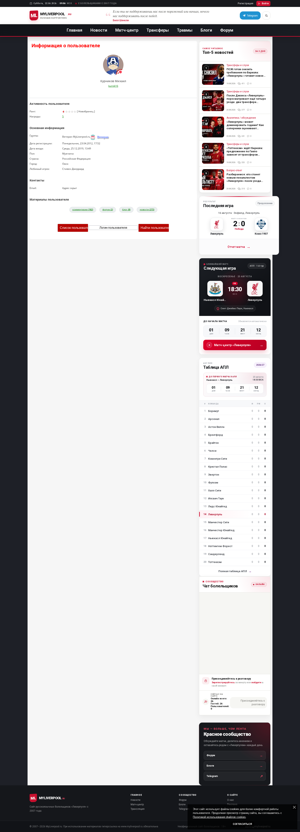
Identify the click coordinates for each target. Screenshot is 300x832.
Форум (226, 30)
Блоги (206, 30)
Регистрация (245, 3)
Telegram (184, 809)
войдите (256, 682)
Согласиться (242, 824)
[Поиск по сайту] (266, 15)
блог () (126, 209)
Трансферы (158, 30)
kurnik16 (113, 86)
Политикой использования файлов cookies (219, 817)
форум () (107, 209)
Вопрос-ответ (234, 170)
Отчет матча (239, 247)
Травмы (184, 30)
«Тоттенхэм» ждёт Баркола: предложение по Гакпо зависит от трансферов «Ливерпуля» (245, 153)
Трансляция (137, 809)
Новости (98, 30)
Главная (74, 30)
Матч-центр (126, 30)
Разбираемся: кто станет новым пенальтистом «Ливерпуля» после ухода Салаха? (244, 179)
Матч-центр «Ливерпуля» (238, 345)
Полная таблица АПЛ (235, 571)
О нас (230, 800)
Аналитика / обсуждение (241, 118)
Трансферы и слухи (238, 65)
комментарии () (82, 209)
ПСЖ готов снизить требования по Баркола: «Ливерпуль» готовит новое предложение (245, 74)
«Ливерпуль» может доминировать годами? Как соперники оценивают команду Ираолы (245, 126)
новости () (147, 209)
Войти (265, 3)
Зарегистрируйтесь (223, 682)
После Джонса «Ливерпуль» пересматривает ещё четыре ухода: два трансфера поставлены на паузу (246, 100)
